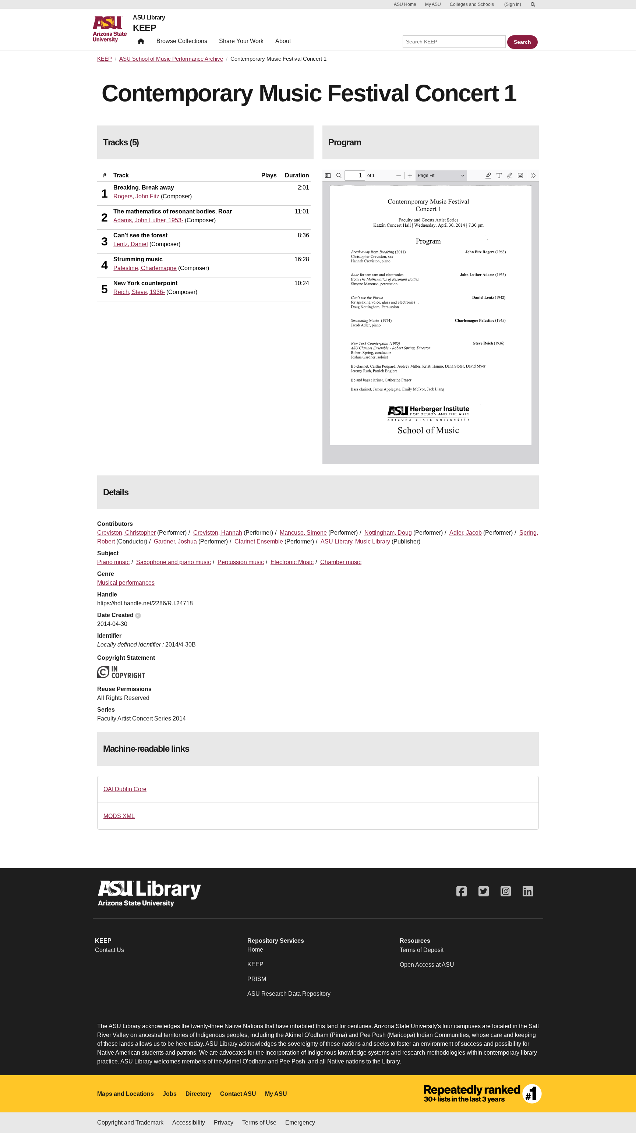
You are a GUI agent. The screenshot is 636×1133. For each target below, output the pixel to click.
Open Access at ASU (427, 965)
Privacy (223, 1122)
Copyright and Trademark (130, 1122)
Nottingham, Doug (388, 533)
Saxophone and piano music (173, 562)
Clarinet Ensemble (258, 541)
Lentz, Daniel (130, 244)
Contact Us (109, 950)
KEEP (144, 28)
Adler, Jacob (465, 533)
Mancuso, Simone (303, 533)
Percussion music (241, 562)
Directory (198, 1094)
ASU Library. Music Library (355, 541)
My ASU (433, 4)
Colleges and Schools (472, 4)
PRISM (256, 979)
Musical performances (126, 583)
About (283, 41)
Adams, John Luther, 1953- (148, 220)
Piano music (113, 562)
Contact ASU (238, 1094)
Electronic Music (292, 562)
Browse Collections (181, 41)
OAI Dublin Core (124, 789)
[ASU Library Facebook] (462, 891)
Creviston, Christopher (126, 533)
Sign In (513, 4)
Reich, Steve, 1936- (139, 292)
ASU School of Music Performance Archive (171, 59)
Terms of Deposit (422, 950)
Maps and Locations (125, 1094)
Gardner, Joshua (175, 541)
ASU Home (405, 4)
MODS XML (119, 816)
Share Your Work (241, 41)
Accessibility (188, 1122)
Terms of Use (259, 1122)
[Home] (113, 29)
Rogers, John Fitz (136, 196)
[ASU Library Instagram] (506, 891)
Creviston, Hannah (217, 533)
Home (255, 949)
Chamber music (340, 562)
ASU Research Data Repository (289, 994)
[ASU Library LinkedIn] (528, 891)
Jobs (170, 1094)
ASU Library (149, 18)
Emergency (300, 1122)
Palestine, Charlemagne (145, 268)
